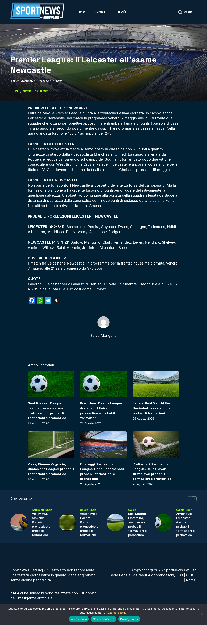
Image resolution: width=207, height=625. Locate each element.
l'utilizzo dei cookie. (114, 612)
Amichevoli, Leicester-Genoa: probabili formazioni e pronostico (185, 524)
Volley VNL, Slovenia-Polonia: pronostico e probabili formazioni (41, 524)
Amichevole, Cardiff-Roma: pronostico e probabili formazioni (89, 524)
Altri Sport (38, 509)
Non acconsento (103, 619)
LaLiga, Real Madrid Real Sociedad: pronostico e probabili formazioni (152, 408)
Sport (100, 12)
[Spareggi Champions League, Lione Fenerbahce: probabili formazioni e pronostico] (103, 444)
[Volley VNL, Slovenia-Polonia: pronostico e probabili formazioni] (19, 522)
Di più (121, 12)
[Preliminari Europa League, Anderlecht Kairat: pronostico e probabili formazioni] (103, 384)
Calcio (84, 509)
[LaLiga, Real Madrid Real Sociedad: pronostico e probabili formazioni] (156, 384)
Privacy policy (129, 619)
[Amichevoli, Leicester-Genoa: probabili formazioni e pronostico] (163, 522)
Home (82, 12)
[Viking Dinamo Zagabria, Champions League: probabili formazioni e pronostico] (51, 444)
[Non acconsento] (202, 614)
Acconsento (79, 619)
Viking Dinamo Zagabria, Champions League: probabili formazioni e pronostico (51, 469)
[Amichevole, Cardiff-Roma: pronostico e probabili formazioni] (67, 522)
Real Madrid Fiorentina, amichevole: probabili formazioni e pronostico (137, 524)
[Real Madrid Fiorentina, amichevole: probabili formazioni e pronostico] (115, 522)
